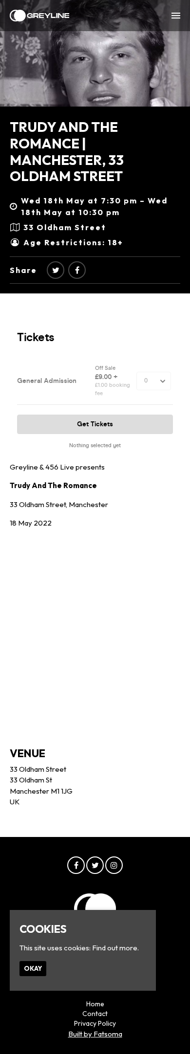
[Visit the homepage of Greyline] (39, 15)
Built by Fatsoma (95, 1033)
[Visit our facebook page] (77, 270)
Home (95, 1003)
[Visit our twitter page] (55, 270)
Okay (33, 968)
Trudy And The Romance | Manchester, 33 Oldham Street (67, 151)
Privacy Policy (95, 1023)
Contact (95, 1013)
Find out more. (115, 947)
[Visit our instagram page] (114, 865)
